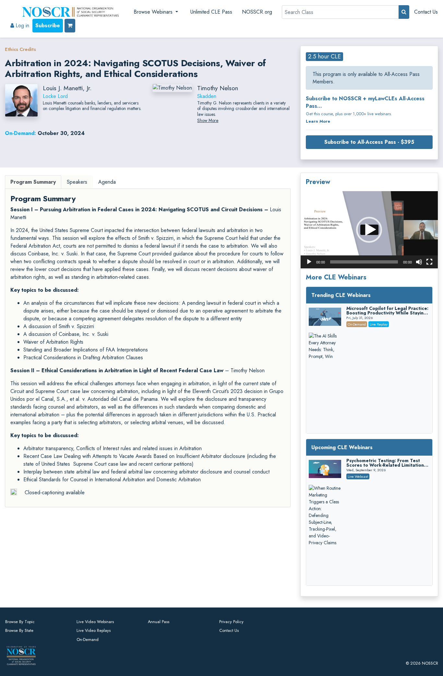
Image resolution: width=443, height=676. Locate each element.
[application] (369, 229)
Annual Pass (158, 622)
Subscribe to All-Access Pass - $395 (369, 142)
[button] (369, 230)
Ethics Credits (20, 49)
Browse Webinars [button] (154, 12)
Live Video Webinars (95, 622)
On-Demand (88, 639)
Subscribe (47, 25)
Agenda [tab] (107, 182)
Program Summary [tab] (33, 182)
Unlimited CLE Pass (211, 12)
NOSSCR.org (257, 12)
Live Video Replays (94, 630)
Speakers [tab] (77, 182)
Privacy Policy (231, 622)
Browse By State (19, 630)
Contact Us (426, 12)
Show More (207, 120)
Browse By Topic (20, 622)
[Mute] (419, 262)
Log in (21, 25)
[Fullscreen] (429, 262)
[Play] (309, 262)
